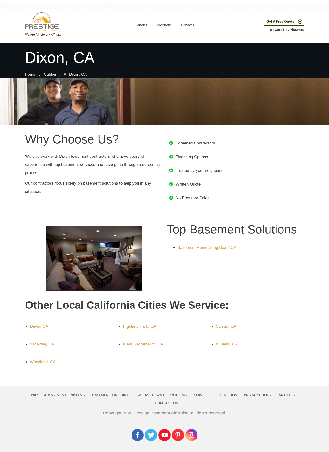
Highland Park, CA (139, 326)
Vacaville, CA (42, 344)
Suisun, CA (226, 326)
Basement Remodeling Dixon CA (207, 247)
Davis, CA (39, 326)
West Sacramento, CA (143, 344)
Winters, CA (227, 344)
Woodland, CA (43, 362)
